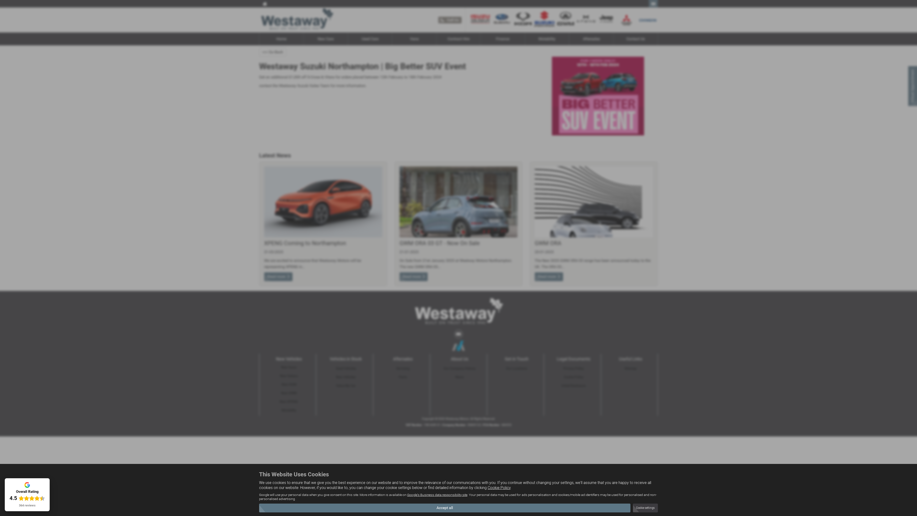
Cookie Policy (499, 487)
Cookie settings (645, 508)
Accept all (445, 507)
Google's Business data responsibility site (437, 495)
